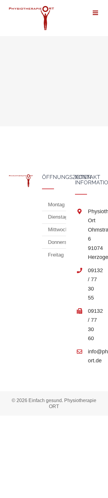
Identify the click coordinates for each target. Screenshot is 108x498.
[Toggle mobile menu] (96, 13)
